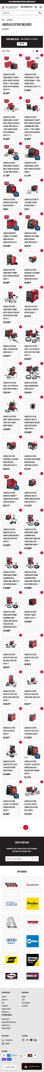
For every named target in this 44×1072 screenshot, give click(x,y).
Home (3, 20)
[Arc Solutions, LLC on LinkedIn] (35, 1040)
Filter (7, 51)
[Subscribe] (35, 858)
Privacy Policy (5, 1019)
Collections (9, 20)
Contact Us (5, 1000)
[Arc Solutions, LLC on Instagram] (23, 1040)
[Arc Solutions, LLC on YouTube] (31, 1040)
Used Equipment (26, 1003)
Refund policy (5, 1012)
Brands (24, 997)
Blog (3, 1003)
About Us (4, 997)
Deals (23, 1000)
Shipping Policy (6, 1025)
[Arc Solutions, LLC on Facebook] (27, 1040)
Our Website (5, 1006)
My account (25, 1006)
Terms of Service (6, 1009)
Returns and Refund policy (9, 1022)
